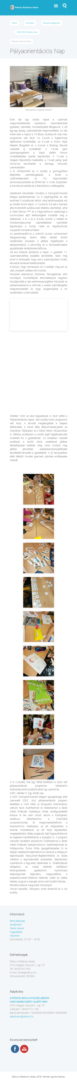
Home (14, 23)
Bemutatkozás (17, 921)
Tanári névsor (17, 928)
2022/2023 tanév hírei (27, 32)
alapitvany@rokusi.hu (21, 1016)
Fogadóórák (16, 932)
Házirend (15, 935)
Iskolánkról (15, 924)
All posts (30, 23)
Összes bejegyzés (51, 23)
